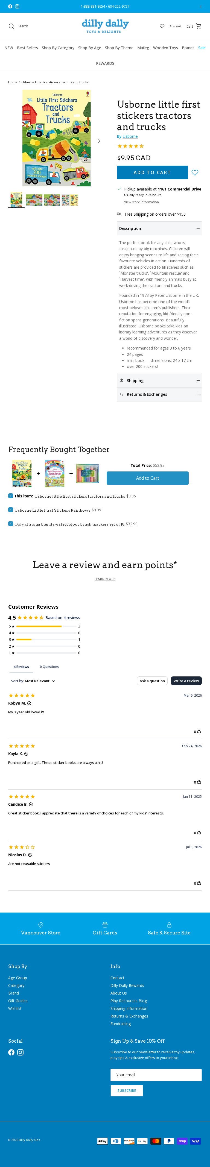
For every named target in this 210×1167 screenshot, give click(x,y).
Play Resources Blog (128, 1000)
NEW (8, 47)
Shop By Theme (119, 47)
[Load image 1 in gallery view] (56, 138)
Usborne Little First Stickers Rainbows (52, 510)
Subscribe (127, 1090)
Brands (188, 47)
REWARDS (105, 63)
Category (16, 985)
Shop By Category (58, 47)
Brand (13, 993)
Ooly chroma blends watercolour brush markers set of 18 (69, 524)
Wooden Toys (165, 47)
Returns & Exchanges (129, 1016)
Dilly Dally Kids (29, 1140)
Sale (202, 47)
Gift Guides (18, 1000)
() (201, 6)
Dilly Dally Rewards (127, 985)
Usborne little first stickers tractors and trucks (55, 82)
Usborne (130, 136)
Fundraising (120, 1023)
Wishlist (15, 1008)
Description (130, 228)
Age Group (17, 977)
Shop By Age (89, 47)
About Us (118, 993)
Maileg (143, 47)
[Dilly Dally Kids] (105, 26)
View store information (141, 202)
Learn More (105, 579)
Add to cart (152, 172)
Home (12, 82)
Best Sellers (27, 47)
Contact (117, 977)
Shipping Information (128, 1008)
